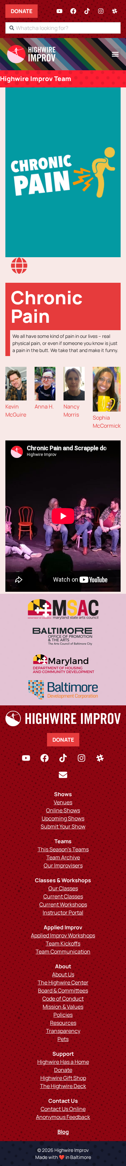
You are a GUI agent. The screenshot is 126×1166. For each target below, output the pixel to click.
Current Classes (63, 896)
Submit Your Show (63, 826)
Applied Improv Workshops (63, 935)
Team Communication (63, 951)
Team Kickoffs (63, 943)
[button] (115, 54)
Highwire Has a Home (63, 1061)
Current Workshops (63, 904)
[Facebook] (73, 11)
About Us (63, 974)
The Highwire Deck (63, 1086)
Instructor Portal (63, 912)
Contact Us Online (63, 1109)
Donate (21, 11)
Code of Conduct (63, 998)
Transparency (63, 1031)
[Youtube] (59, 11)
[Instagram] (101, 11)
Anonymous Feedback (63, 1117)
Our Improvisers (63, 865)
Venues (63, 802)
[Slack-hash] (115, 11)
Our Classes (63, 888)
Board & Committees (63, 990)
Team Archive (63, 857)
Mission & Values (63, 1006)
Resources (63, 1022)
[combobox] (63, 28)
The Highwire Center (63, 982)
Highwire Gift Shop (63, 1078)
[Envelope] (63, 775)
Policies (63, 1014)
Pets (63, 1039)
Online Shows (63, 810)
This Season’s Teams (63, 849)
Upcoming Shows (63, 818)
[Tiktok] (87, 11)
